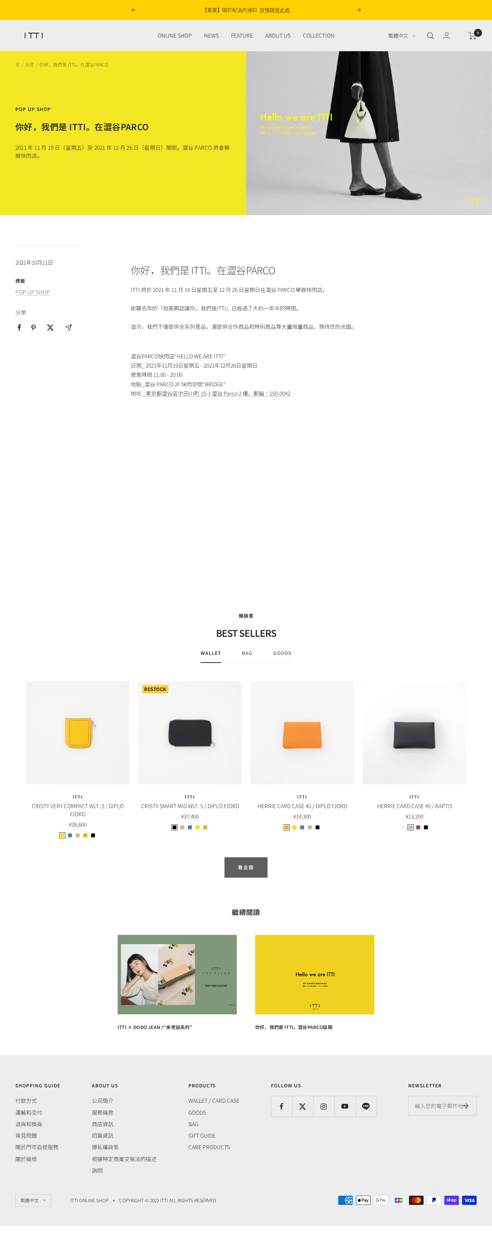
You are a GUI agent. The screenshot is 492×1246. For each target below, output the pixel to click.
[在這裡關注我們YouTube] (345, 1106)
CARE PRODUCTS (209, 1147)
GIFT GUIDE (202, 1135)
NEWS (211, 36)
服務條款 (102, 1112)
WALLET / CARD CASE (213, 1100)
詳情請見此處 (275, 9)
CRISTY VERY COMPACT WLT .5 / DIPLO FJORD (78, 810)
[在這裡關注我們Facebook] (281, 1106)
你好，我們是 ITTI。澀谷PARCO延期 (293, 1027)
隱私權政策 (105, 1147)
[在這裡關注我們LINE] (366, 1106)
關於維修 (26, 1159)
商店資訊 (102, 1124)
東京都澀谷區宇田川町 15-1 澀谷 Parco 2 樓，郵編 (205, 393)
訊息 (29, 64)
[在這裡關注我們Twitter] (302, 1106)
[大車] (473, 36)
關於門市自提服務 (36, 1147)
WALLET (211, 653)
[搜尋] (430, 35)
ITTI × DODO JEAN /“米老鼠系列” (155, 1027)
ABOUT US (278, 36)
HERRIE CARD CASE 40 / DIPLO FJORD (302, 806)
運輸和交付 (28, 1112)
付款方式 (26, 1100)
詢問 (97, 1170)
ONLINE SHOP (175, 36)
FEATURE (242, 36)
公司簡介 (102, 1100)
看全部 (246, 867)
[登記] (465, 1105)
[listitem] (19, 327)
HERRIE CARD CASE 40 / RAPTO (414, 806)
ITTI (78, 797)
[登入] (446, 35)
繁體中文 (398, 36)
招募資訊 (102, 1135)
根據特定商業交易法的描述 (124, 1159)
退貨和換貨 (28, 1124)
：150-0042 (277, 393)
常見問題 (26, 1135)
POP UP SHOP (33, 109)
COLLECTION (318, 36)
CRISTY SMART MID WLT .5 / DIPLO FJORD (190, 806)
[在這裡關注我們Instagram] (323, 1106)
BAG (247, 653)
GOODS (282, 653)
